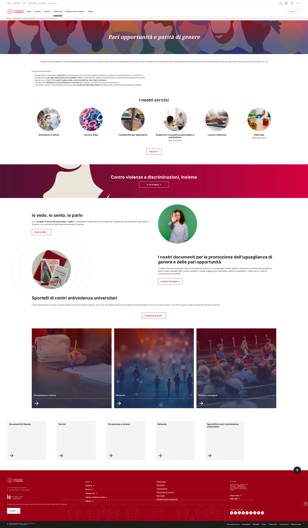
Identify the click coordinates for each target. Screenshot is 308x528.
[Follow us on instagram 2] (235, 512)
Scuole (9, 3)
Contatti (232, 490)
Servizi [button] (291, 11)
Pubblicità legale (296, 524)
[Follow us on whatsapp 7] (254, 512)
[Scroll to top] (297, 470)
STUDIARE (37, 11)
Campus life (17, 18)
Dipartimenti (16, 3)
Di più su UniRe (40, 232)
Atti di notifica (283, 524)
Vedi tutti (153, 152)
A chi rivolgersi (153, 185)
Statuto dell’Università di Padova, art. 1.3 (252, 62)
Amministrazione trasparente (167, 499)
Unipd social (234, 496)
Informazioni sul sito (233, 524)
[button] (294, 11)
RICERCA (47, 11)
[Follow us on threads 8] (258, 512)
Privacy (264, 524)
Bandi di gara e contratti (165, 492)
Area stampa (42, 3)
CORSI (29, 11)
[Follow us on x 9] (262, 512)
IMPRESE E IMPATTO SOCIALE (75, 11)
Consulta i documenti (169, 281)
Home (9, 18)
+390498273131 (241, 486)
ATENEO (90, 11)
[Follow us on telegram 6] (250, 512)
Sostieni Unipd (32, 3)
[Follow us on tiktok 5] (247, 512)
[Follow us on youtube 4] (243, 512)
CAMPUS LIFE (57, 11)
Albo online (161, 496)
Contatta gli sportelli (153, 316)
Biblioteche (161, 485)
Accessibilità (246, 524)
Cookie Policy (273, 524)
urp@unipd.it (243, 487)
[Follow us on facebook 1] (231, 512)
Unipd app (233, 499)
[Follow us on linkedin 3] (239, 512)
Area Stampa (161, 482)
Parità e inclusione (28, 18)
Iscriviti (12, 511)
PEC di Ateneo (243, 488)
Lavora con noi (52, 3)
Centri (24, 3)
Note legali (256, 524)
